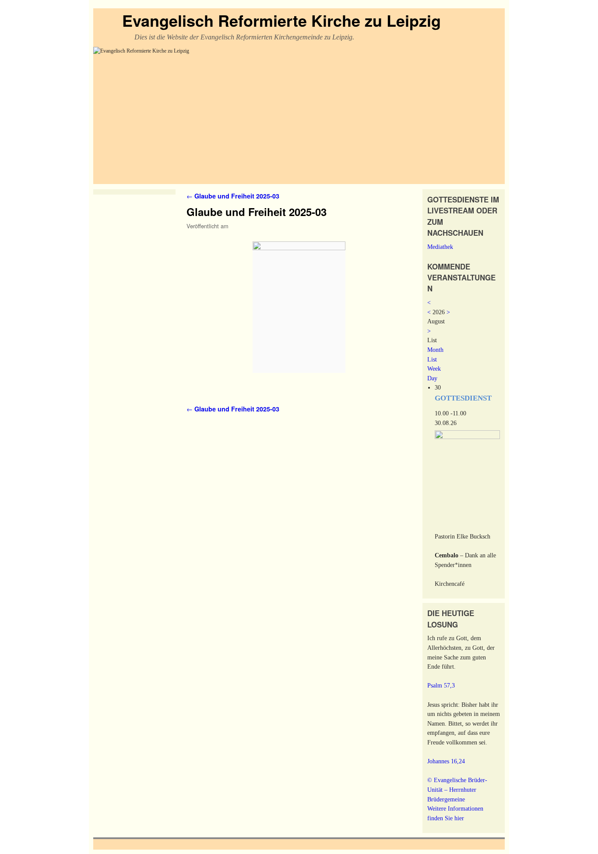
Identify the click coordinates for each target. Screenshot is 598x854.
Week (434, 368)
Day (432, 378)
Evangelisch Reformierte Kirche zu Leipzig (281, 20)
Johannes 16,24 (446, 761)
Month (435, 349)
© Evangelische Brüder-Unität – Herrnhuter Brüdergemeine (457, 789)
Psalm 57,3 (441, 685)
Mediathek (440, 246)
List (432, 359)
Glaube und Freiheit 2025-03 (232, 195)
